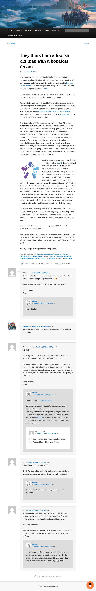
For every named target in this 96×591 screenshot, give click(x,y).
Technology (23, 256)
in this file (40, 417)
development (68, 256)
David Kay (26, 326)
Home (10, 30)
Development (48, 254)
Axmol (59, 163)
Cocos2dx (40, 254)
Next (86, 43)
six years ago (64, 114)
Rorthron (52, 258)
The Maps (37, 30)
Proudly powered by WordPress (48, 586)
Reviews (28, 30)
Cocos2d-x (59, 256)
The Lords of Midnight (35, 256)
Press (47, 30)
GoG (45, 89)
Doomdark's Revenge (61, 254)
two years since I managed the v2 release (54, 111)
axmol (53, 256)
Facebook (55, 30)
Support (19, 30)
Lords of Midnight (40, 258)
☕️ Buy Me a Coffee (15, 35)
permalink (68, 258)
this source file (47, 400)
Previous (11, 43)
